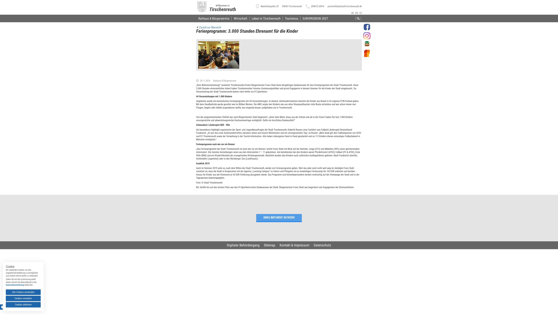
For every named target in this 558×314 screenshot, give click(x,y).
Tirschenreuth (222, 9)
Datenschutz (322, 245)
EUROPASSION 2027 (315, 18)
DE (352, 13)
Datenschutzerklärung (15, 285)
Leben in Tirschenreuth (266, 18)
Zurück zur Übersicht (210, 27)
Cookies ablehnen (23, 304)
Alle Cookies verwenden (23, 292)
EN (356, 13)
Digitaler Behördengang (243, 245)
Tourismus (291, 18)
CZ (360, 13)
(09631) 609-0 (317, 6)
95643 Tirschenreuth (292, 6)
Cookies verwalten (23, 298)
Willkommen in (223, 5)
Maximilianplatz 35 (270, 6)
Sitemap (269, 245)
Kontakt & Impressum (294, 245)
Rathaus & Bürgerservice (213, 18)
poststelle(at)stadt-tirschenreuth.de (345, 6)
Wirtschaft (240, 18)
